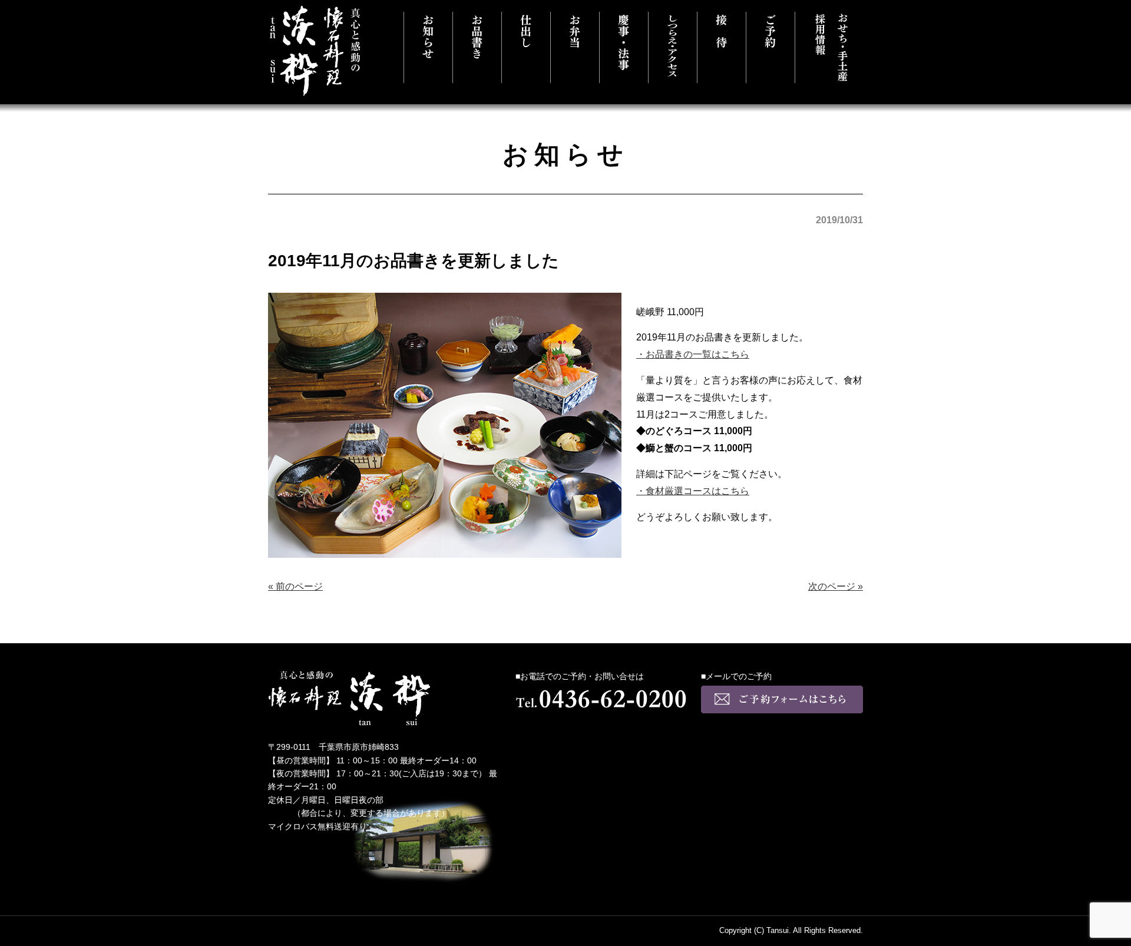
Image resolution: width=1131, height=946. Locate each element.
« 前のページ (295, 586)
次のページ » (835, 586)
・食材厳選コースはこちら (692, 491)
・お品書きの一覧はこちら (692, 354)
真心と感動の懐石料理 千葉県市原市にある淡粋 (315, 51)
